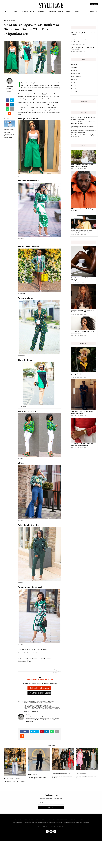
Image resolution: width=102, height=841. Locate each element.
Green (44, 94)
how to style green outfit (30, 707)
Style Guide (12, 20)
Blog (25, 819)
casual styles (51, 701)
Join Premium (94, 4)
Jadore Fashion (55, 707)
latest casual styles (29, 708)
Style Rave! (67, 773)
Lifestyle (11, 778)
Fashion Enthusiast (28, 705)
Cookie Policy (73, 819)
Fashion (6, 20)
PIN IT (40, 148)
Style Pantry (27, 711)
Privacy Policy (40, 819)
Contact (31, 819)
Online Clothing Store (76, 92)
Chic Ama (41, 702)
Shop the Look (74, 67)
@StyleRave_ (28, 661)
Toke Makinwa (35, 711)
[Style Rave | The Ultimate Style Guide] (51, 5)
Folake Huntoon (38, 705)
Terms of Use (50, 819)
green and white (47, 705)
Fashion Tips (74, 79)
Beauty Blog (74, 85)
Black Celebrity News (76, 76)
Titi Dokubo (9, 87)
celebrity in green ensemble (31, 702)
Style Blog (73, 82)
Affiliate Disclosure (61, 819)
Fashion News (74, 88)
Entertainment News (75, 73)
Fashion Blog (74, 64)
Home (14, 819)
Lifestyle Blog (74, 70)
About (20, 819)
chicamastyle (47, 702)
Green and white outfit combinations (32, 706)
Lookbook (38, 708)
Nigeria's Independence (47, 708)
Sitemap (87, 819)
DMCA (81, 819)
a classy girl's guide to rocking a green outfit (35, 701)
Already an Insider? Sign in (39, 692)
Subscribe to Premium (39, 687)
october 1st (57, 708)
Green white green (47, 706)
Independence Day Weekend (44, 707)
